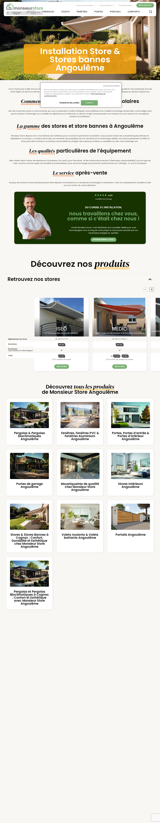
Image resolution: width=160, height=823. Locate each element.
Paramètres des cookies (70, 103)
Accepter (89, 103)
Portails (115, 11)
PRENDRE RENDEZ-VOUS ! (103, 239)
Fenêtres (82, 11)
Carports (134, 11)
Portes (98, 11)
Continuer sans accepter (111, 86)
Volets (65, 11)
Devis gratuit (145, 5)
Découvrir (62, 366)
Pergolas (48, 11)
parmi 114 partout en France (26, 13)
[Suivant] (152, 289)
